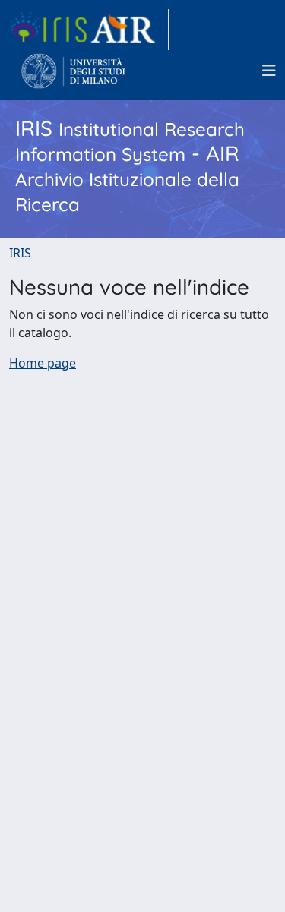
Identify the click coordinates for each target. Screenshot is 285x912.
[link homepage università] (73, 70)
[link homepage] (89, 29)
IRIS (20, 253)
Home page (42, 363)
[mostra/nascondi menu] (269, 70)
